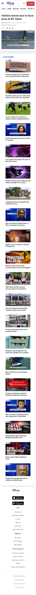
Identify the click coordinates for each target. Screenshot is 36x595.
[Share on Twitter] (10, 28)
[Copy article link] (12, 28)
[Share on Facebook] (7, 28)
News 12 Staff (5, 22)
